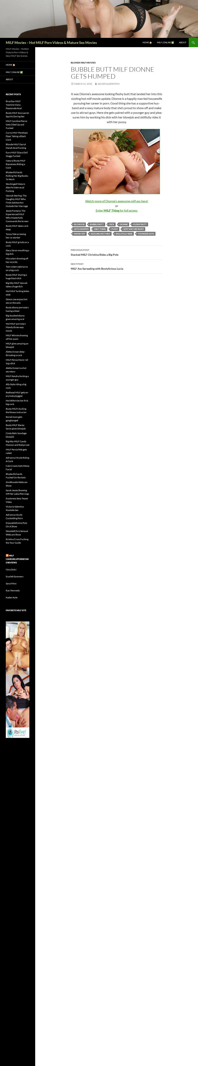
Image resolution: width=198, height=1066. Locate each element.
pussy (114, 229)
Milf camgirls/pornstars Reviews (17, 559)
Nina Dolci (11, 569)
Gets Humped (81, 229)
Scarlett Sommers (14, 576)
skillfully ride (124, 233)
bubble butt (97, 224)
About (182, 42)
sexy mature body (133, 229)
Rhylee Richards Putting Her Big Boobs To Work (17, 176)
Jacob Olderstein (108, 83)
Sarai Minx (11, 583)
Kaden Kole (11, 597)
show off (79, 233)
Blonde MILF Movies (83, 62)
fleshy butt (140, 224)
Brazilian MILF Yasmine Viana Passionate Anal (14, 105)
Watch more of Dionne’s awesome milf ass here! (116, 201)
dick (111, 224)
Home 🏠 (147, 42)
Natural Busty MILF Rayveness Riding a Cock (16, 164)
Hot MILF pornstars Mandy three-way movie (16, 327)
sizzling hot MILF (100, 233)
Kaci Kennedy (13, 590)
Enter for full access (116, 210)
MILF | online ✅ (165, 42)
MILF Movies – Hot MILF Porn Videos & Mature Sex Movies (51, 42)
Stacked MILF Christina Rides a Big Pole (94, 252)
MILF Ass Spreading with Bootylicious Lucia (97, 266)
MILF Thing (100, 229)
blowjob (79, 224)
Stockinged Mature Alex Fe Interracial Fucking (15, 187)
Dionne (124, 224)
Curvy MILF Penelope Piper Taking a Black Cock (17, 136)
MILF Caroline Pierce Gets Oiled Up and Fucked (16, 124)
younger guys (146, 233)
